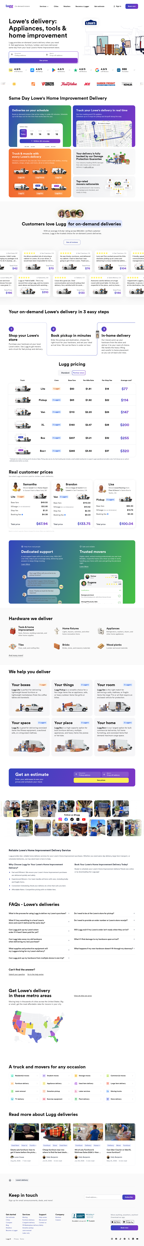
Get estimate (99, 6)
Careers (58, 1220)
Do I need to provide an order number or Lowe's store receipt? (101, 920)
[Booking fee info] (22, 514)
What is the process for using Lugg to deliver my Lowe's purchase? (37, 913)
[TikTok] (72, 819)
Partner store (78, 373)
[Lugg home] (9, 6)
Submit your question (17, 974)
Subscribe (129, 1197)
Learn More (25, 564)
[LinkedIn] (133, 1239)
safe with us (89, 167)
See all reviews (72, 242)
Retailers (67, 6)
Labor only (26, 1233)
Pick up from (18, 53)
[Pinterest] (124, 1239)
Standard (65, 373)
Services (43, 6)
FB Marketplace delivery (30, 1225)
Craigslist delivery (28, 1222)
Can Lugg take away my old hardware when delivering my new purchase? (25, 940)
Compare (9, 1222)
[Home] (10, 1180)
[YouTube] (83, 819)
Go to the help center (35, 974)
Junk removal (26, 1230)
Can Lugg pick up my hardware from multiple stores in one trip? (36, 958)
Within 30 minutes (41, 141)
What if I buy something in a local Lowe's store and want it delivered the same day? (27, 921)
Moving (25, 1217)
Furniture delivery (28, 1220)
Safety (41, 1225)
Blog (7, 1225)
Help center (43, 1217)
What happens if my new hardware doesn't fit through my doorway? (103, 948)
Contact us (42, 1222)
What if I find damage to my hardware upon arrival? (96, 939)
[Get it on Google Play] (128, 1222)
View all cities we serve (83, 996)
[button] (29, 261)
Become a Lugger (12, 1230)
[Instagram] (60, 819)
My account (43, 1220)
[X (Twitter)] (78, 819)
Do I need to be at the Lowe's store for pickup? (94, 913)
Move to (52, 53)
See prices (44, 60)
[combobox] (26, 54)
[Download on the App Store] (116, 1222)
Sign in (118, 6)
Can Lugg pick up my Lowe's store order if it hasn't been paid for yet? (23, 930)
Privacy (16, 1239)
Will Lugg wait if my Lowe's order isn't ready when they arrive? (101, 929)
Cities (56, 6)
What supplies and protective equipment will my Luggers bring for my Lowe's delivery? (28, 949)
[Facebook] (66, 819)
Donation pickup (27, 1228)
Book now (132, 6)
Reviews (58, 1217)
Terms (22, 1239)
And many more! (16, 655)
